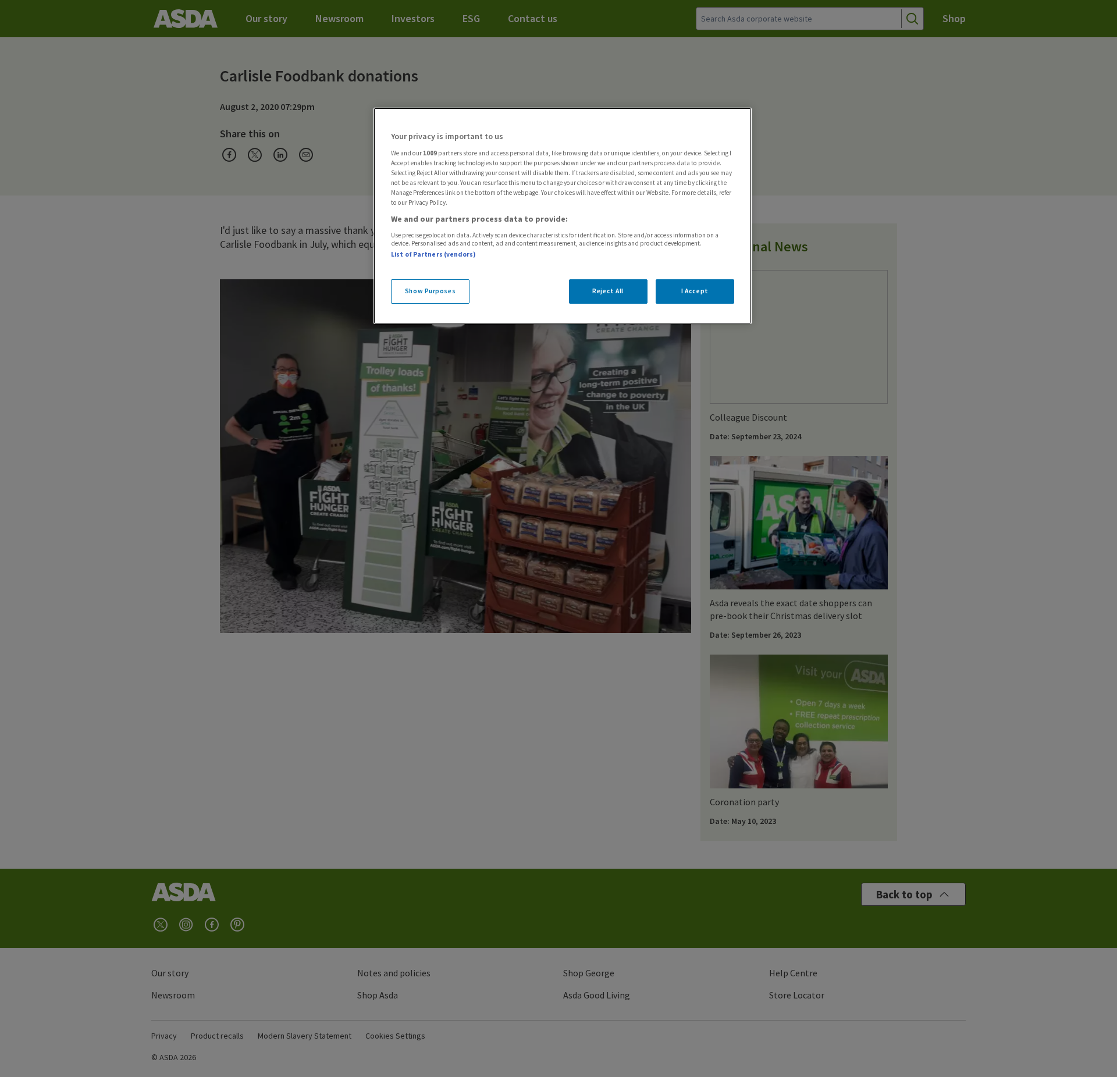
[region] (562, 216)
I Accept (695, 291)
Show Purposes (430, 291)
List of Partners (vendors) (433, 254)
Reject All (608, 291)
